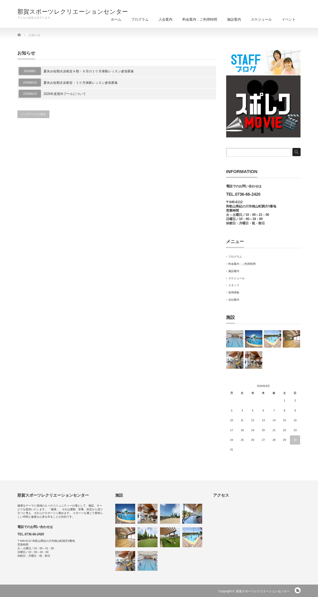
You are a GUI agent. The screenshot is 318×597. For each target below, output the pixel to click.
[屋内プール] (234, 339)
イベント (289, 19)
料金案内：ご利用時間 (199, 19)
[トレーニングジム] (234, 360)
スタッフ (233, 285)
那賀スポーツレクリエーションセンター (72, 12)
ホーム (116, 19)
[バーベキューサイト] (170, 537)
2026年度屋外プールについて (64, 94)
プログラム (140, 19)
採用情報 (233, 292)
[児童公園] (148, 537)
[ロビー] (253, 360)
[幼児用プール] (272, 339)
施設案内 (234, 19)
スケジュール (261, 19)
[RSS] (298, 590)
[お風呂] (192, 514)
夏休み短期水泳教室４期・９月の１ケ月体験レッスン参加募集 (88, 71)
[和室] (291, 339)
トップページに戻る (33, 114)
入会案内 (165, 19)
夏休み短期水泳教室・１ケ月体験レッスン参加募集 (80, 83)
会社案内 (233, 299)
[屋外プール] (253, 339)
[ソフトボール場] (170, 514)
